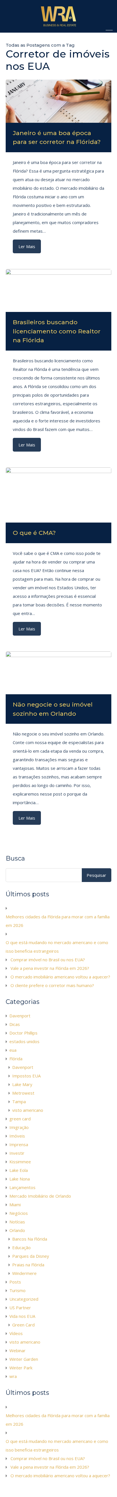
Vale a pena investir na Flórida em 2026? (50, 968)
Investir (16, 1153)
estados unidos (24, 1041)
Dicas (14, 1024)
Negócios (18, 1213)
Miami (15, 1204)
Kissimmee (20, 1161)
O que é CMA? (34, 532)
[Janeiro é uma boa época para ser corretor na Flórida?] (58, 101)
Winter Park (20, 1368)
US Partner (20, 1307)
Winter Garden (23, 1359)
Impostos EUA (26, 1076)
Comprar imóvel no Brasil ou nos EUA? (48, 959)
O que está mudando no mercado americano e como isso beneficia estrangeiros (57, 947)
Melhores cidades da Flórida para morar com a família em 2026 (58, 921)
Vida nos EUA (22, 1316)
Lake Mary (22, 1084)
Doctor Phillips (23, 1033)
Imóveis (17, 1136)
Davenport (19, 1016)
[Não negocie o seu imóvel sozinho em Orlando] (58, 672)
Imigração (19, 1127)
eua (12, 1050)
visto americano (27, 1110)
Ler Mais (26, 246)
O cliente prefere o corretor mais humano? (52, 985)
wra (13, 1376)
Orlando (17, 1230)
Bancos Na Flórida (29, 1239)
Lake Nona (19, 1179)
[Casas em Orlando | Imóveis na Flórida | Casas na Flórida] (58, 26)
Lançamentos (22, 1187)
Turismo (17, 1290)
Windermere (24, 1273)
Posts (15, 1282)
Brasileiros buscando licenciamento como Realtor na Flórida (57, 331)
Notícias (17, 1222)
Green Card (23, 1325)
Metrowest (23, 1093)
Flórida (15, 1058)
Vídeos (16, 1333)
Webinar (17, 1350)
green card (20, 1119)
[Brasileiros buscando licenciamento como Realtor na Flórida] (58, 290)
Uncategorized (23, 1299)
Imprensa (18, 1144)
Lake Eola (18, 1170)
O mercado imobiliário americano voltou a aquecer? (60, 977)
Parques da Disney (30, 1256)
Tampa (19, 1101)
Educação (21, 1247)
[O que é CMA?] (58, 495)
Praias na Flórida (28, 1264)
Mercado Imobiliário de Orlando (40, 1196)
